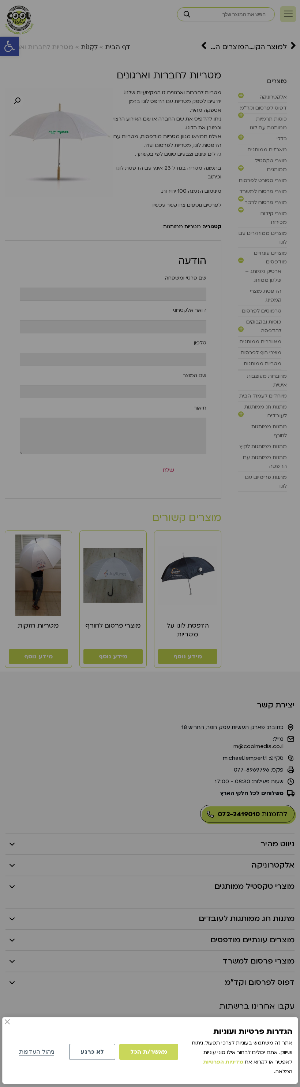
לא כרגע (92, 1052)
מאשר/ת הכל (148, 1052)
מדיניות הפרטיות (223, 1061)
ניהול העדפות (36, 1052)
